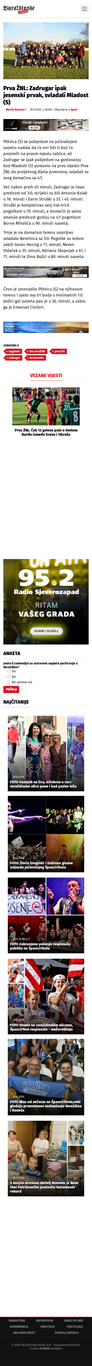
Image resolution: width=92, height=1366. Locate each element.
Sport (74, 109)
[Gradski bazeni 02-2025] (46, 327)
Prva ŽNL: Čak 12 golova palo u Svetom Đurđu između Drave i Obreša (46, 432)
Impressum (44, 1321)
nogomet (14, 351)
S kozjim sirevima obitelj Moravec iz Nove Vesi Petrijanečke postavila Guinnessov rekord (44, 1187)
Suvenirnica (19, 1327)
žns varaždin (37, 351)
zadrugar (14, 357)
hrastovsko (37, 357)
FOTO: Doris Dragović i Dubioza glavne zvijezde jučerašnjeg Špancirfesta (41, 865)
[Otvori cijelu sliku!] (46, 51)
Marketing (17, 1321)
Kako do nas (73, 1321)
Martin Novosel (15, 109)
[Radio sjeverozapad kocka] (46, 602)
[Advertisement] (46, 497)
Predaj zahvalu (67, 1333)
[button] (6, 412)
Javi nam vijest (24, 1333)
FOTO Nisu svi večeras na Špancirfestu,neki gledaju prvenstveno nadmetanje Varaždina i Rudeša (46, 1106)
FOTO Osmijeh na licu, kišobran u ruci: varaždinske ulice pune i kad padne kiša (43, 784)
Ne (13, 677)
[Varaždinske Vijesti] (19, 7)
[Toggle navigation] (85, 9)
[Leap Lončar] (46, 272)
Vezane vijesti (46, 375)
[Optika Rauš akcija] (46, 125)
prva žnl (60, 351)
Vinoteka (47, 1327)
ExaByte (45, 1348)
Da (13, 671)
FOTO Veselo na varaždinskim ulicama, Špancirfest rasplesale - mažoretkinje (41, 1027)
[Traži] (55, 8)
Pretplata (75, 1327)
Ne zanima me (21, 682)
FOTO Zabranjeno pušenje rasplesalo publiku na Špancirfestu (40, 946)
